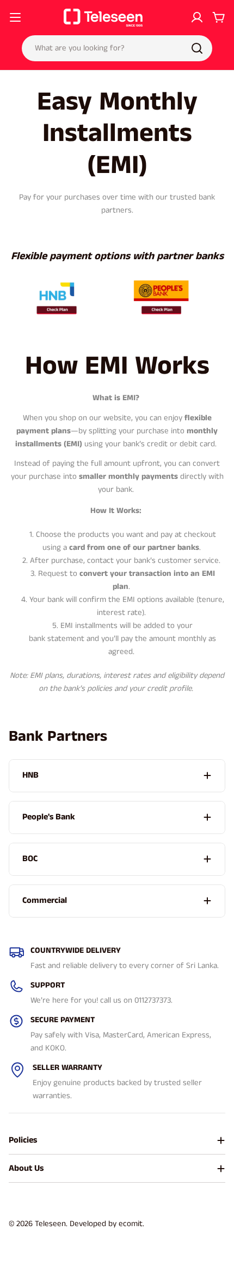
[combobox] (117, 48)
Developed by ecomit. (107, 1223)
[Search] (197, 48)
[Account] (197, 17)
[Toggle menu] (15, 17)
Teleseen (50, 1223)
